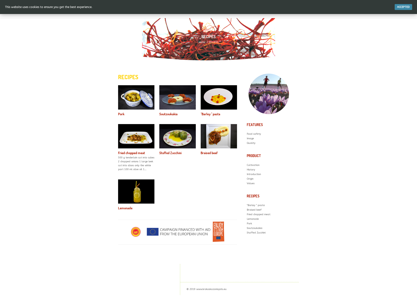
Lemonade (125, 208)
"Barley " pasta (210, 114)
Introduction (254, 174)
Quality (251, 143)
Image (250, 138)
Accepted (403, 6)
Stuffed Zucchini (170, 153)
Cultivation (253, 165)
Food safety (254, 133)
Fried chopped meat (131, 153)
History (251, 169)
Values (251, 183)
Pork (121, 114)
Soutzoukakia (168, 114)
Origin (250, 178)
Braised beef (209, 153)
